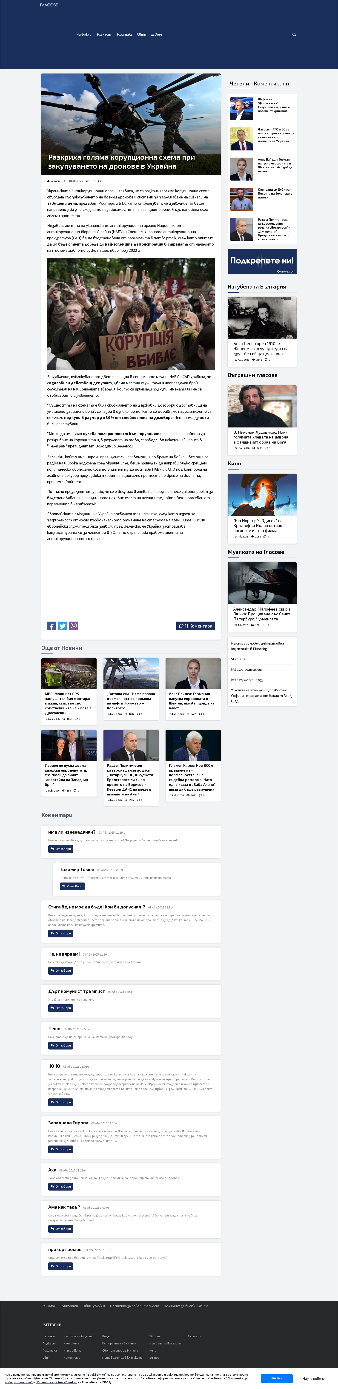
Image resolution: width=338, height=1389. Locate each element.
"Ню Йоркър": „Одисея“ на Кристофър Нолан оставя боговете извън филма (258, 525)
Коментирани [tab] (271, 83)
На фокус (83, 34)
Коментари (72, 1357)
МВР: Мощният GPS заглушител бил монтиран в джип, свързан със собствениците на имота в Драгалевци (68, 703)
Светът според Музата (120, 1350)
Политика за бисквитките (186, 1306)
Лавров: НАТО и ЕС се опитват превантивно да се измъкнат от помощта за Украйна (276, 135)
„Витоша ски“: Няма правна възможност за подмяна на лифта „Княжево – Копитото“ (131, 700)
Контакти (69, 1306)
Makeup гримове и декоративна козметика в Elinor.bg (257, 646)
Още (158, 34)
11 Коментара (198, 625)
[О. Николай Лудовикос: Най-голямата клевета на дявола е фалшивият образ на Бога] (262, 406)
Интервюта (73, 1350)
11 (103, 181)
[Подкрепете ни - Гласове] (262, 261)
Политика (124, 34)
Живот (154, 1336)
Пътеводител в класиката (122, 1357)
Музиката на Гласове (256, 551)
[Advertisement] (228, 34)
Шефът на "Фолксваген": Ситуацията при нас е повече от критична (274, 105)
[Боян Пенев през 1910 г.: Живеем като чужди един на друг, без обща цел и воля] (262, 318)
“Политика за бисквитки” (56, 1382)
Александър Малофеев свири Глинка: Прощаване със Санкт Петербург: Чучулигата (261, 613)
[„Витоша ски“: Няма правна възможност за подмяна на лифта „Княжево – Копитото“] (131, 673)
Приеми (276, 1379)
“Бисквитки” (96, 1374)
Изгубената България (257, 286)
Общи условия (94, 1306)
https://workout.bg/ (247, 679)
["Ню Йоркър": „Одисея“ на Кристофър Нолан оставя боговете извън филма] (262, 495)
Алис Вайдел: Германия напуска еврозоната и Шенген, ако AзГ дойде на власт (192, 700)
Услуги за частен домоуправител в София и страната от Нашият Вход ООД (261, 696)
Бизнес (154, 1357)
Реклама (48, 1306)
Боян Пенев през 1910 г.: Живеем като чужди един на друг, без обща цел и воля (261, 348)
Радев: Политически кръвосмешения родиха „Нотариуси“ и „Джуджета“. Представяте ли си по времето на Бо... (274, 229)
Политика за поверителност (134, 1306)
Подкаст (103, 34)
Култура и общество (79, 1336)
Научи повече (314, 1378)
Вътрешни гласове (253, 374)
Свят (141, 34)
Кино (234, 463)
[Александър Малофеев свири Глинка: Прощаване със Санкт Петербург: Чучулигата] (262, 583)
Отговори (63, 849)
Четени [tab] (239, 83)
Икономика (71, 1343)
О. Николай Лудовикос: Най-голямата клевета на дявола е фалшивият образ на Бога (260, 437)
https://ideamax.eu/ (246, 669)
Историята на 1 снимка (119, 1343)
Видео (107, 1336)
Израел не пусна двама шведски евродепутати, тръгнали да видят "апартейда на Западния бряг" (66, 774)
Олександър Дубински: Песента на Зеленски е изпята (275, 193)
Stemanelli (240, 659)
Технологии (196, 1336)
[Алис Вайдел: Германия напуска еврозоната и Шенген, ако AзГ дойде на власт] (193, 673)
